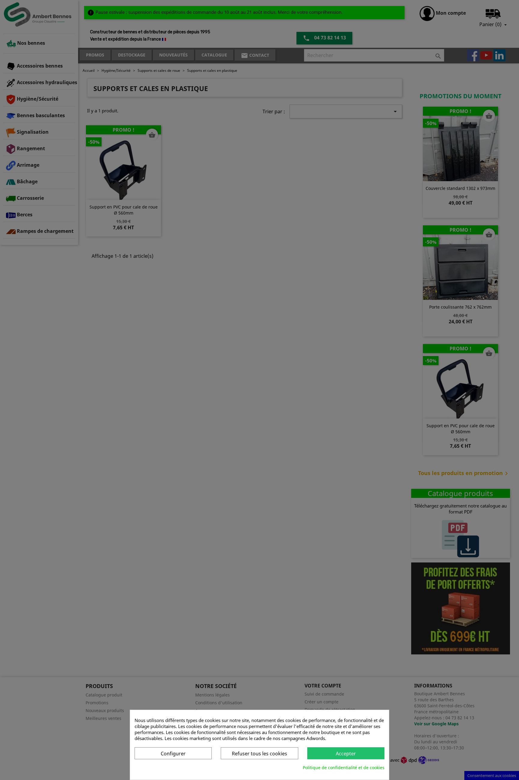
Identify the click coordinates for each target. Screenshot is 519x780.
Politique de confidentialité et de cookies (343, 767)
